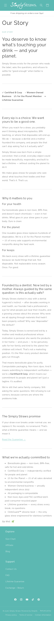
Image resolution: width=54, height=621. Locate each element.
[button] (5, 5)
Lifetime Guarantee (15, 581)
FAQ (7, 575)
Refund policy (45, 611)
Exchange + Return (15, 588)
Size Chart (11, 539)
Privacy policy (11, 615)
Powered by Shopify (29, 611)
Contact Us (11, 569)
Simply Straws (15, 611)
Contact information (43, 615)
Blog (8, 551)
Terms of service (25, 615)
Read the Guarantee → (14, 439)
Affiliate (9, 545)
